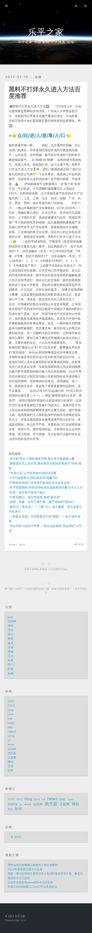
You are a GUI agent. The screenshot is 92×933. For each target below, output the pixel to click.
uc (9, 740)
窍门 (10, 664)
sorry (11, 736)
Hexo (23, 920)
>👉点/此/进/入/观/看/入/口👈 (40, 135)
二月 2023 (14, 837)
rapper (12, 731)
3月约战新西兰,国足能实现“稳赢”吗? (34, 477)
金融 (38, 77)
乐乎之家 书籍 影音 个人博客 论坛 (46, 42)
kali (10, 718)
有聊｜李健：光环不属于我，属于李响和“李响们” (42, 502)
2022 (11, 701)
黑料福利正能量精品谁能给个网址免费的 (33, 865)
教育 (10, 638)
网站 (10, 762)
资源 (10, 766)
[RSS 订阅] (76, 6)
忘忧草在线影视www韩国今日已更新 (30, 882)
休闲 (10, 625)
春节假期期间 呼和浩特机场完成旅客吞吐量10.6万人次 (46, 487)
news (13, 544)
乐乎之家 (46, 32)
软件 (10, 770)
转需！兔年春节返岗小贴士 (28, 492)
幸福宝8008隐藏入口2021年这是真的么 (32, 886)
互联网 (12, 621)
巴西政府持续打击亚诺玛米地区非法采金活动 (40, 482)
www (11, 744)
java (10, 617)
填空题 (12, 753)
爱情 (10, 651)
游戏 (10, 647)
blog (10, 710)
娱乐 (10, 634)
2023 (11, 705)
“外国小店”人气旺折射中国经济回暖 (32, 473)
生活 (10, 656)
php (23, 544)
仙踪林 (12, 749)
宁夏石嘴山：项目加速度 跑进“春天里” (35, 497)
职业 (10, 669)
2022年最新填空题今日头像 (25, 869)
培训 (10, 630)
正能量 (12, 757)
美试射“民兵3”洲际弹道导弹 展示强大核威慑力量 (42, 458)
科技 (10, 660)
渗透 (10, 643)
